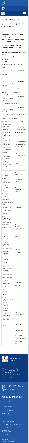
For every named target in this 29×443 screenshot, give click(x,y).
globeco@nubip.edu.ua (8, 377)
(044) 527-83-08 (6, 432)
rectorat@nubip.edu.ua (8, 416)
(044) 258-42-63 (6, 430)
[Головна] (3, 3)
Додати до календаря (9, 26)
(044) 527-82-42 (6, 413)
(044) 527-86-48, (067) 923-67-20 (11, 375)
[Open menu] (24, 13)
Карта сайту (6, 401)
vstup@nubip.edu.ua (7, 434)
